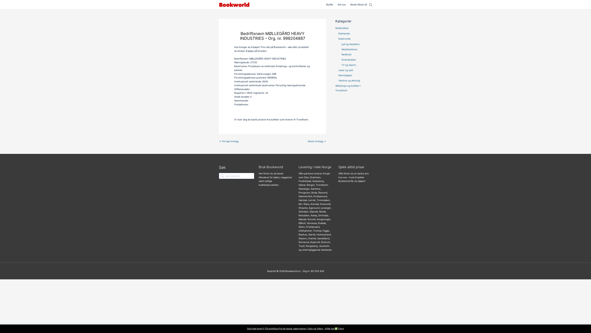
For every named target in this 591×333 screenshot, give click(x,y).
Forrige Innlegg (229, 141)
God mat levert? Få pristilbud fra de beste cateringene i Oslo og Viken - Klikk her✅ (292, 328)
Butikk (329, 4)
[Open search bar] (370, 4)
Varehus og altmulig (349, 80)
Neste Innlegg (317, 141)
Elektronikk (344, 38)
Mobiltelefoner (350, 49)
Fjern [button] (341, 328)
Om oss (342, 4)
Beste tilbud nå (358, 4)
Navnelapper (345, 75)
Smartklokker (349, 59)
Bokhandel (344, 33)
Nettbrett (346, 54)
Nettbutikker (342, 28)
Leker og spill (345, 70)
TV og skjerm (349, 65)
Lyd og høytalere (351, 44)
